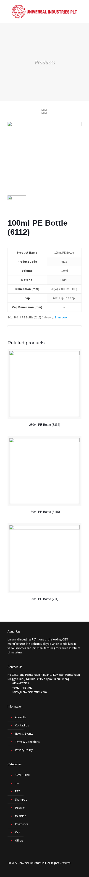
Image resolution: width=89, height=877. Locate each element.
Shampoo (61, 317)
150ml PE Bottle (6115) (44, 512)
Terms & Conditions (27, 742)
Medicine (20, 816)
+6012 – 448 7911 (22, 688)
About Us (20, 717)
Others (19, 840)
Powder (20, 808)
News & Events (24, 734)
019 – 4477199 (20, 683)
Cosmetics (21, 824)
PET (17, 791)
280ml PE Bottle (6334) (44, 424)
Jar (17, 783)
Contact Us (22, 725)
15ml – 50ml (22, 775)
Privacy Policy (24, 750)
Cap (17, 832)
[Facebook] (40, 870)
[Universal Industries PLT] (44, 11)
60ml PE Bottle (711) (44, 599)
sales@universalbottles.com (29, 692)
